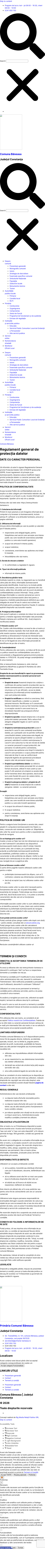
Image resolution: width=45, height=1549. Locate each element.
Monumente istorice (17, 286)
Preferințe (32, 1475)
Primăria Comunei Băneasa (16, 1325)
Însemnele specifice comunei (21, 276)
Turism (12, 288)
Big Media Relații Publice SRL (27, 1417)
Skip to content (6, 1)
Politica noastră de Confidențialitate (21, 1020)
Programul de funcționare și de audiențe (25, 316)
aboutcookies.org (33, 923)
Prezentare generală (18, 266)
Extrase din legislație (18, 318)
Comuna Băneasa (10, 154)
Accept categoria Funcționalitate (12, 1366)
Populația (13, 281)
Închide (20, 1548)
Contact (8, 1378)
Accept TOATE (6, 1475)
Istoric (12, 271)
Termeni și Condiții (31, 1472)
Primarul (13, 296)
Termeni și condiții (12, 1380)
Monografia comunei (18, 268)
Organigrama (15, 308)
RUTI (11, 301)
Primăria (8, 303)
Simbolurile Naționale (18, 278)
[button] (22, 36)
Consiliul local (15, 298)
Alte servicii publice (17, 333)
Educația (13, 326)
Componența (15, 311)
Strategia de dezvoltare (19, 273)
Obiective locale (16, 283)
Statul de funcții (16, 313)
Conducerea (14, 306)
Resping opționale (20, 1475)
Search (3, 61)
